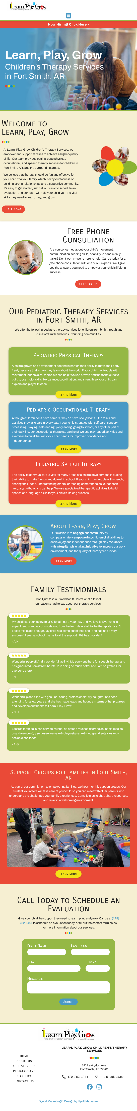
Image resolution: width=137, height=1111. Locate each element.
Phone (91, 962)
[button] (68, 15)
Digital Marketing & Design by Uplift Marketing (68, 1101)
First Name (37, 946)
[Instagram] (99, 1086)
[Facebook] (90, 1086)
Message (35, 979)
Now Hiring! (68, 24)
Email (32, 962)
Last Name (80, 946)
